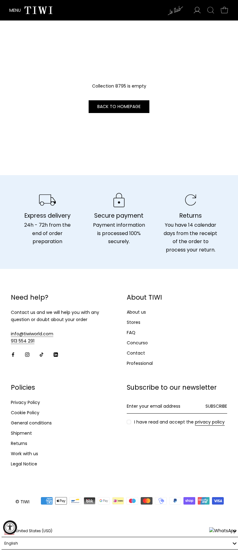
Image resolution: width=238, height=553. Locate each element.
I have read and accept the (179, 422)
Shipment (21, 433)
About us (136, 312)
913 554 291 (22, 341)
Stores (133, 322)
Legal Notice (24, 464)
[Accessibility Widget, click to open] (10, 527)
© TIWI (22, 502)
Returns (19, 443)
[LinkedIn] (56, 354)
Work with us (24, 454)
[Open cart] (224, 10)
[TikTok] (41, 354)
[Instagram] (27, 354)
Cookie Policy (25, 413)
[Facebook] (13, 354)
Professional (140, 363)
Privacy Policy (25, 402)
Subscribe (216, 406)
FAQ (131, 332)
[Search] (210, 10)
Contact (136, 353)
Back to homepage (119, 106)
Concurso (137, 343)
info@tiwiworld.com (32, 334)
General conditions (31, 423)
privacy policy (210, 422)
